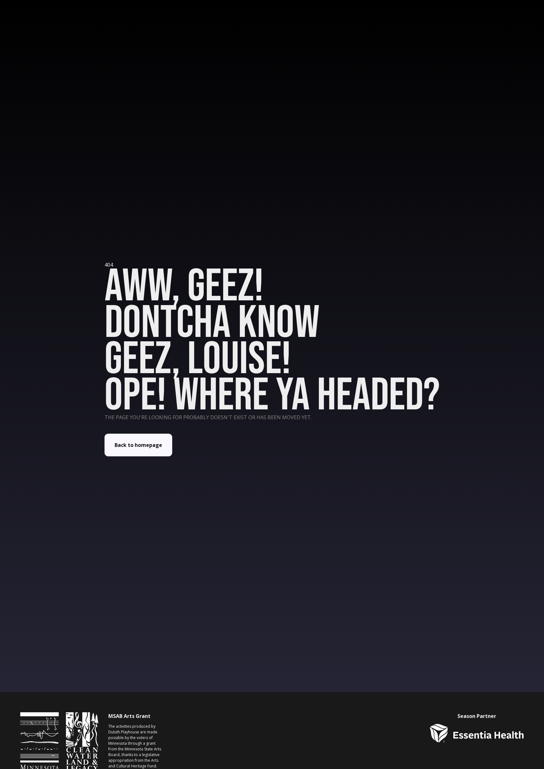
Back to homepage (138, 445)
